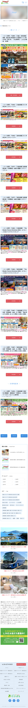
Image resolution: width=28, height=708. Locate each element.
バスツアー (13, 613)
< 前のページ (4, 435)
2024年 (16, 479)
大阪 (1, 613)
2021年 (4, 484)
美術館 (18, 518)
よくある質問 (19, 502)
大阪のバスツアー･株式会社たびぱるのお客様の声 (10, 499)
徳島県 (14, 518)
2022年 (16, 481)
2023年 (4, 481)
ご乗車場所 (4, 507)
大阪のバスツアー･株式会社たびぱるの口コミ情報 (10, 494)
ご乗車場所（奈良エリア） (6, 518)
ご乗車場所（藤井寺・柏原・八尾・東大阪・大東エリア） (12, 510)
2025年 (4, 479)
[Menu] (25, 2)
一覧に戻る (14, 435)
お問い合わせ (12, 505)
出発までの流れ (5, 502)
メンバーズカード (12, 502)
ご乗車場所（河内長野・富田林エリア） (9, 515)
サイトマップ (21, 691)
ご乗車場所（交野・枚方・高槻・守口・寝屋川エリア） (11, 513)
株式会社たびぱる (5, 505)
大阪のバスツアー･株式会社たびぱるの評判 (9, 497)
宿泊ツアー (22, 518)
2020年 (16, 484)
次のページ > (24, 435)
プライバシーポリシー (19, 505)
